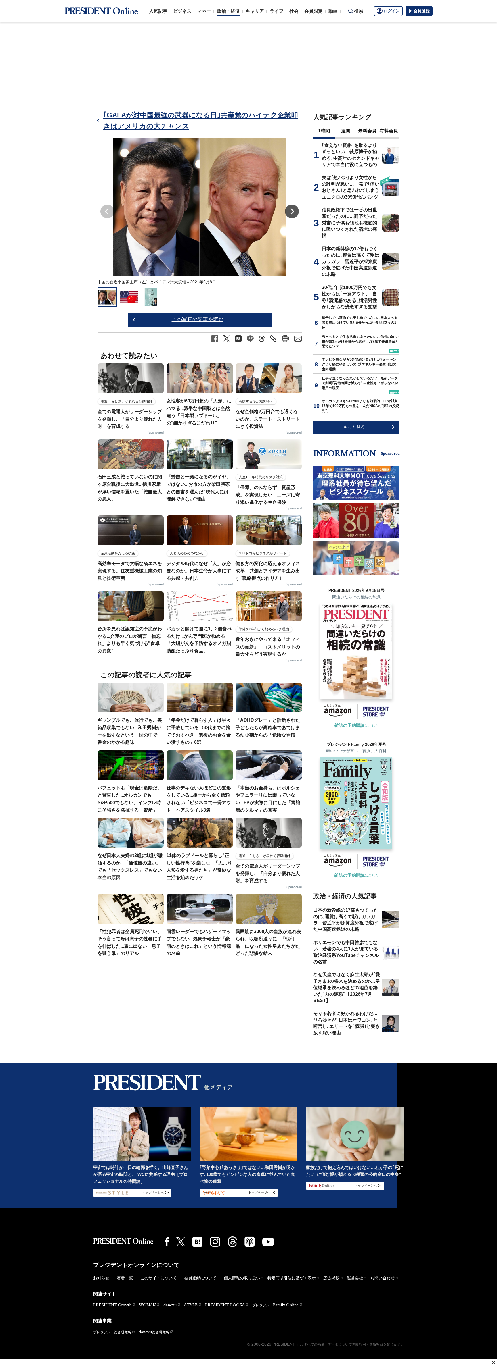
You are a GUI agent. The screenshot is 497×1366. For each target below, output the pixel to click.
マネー (204, 11)
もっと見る (354, 427)
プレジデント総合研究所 (112, 1332)
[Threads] (232, 1241)
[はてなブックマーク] (197, 1242)
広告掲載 (331, 1278)
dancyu (170, 1305)
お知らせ (101, 1278)
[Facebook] (167, 1241)
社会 (294, 11)
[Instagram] (215, 1242)
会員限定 (313, 11)
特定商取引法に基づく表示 (291, 1278)
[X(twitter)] (180, 1241)
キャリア (255, 11)
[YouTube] (268, 1242)
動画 (333, 11)
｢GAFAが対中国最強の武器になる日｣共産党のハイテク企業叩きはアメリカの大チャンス (200, 120)
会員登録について (200, 1278)
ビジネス (182, 11)
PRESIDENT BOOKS (225, 1305)
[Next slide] (292, 211)
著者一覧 (125, 1278)
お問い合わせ (382, 1278)
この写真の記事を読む (197, 319)
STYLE (191, 1305)
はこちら (356, 726)
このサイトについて (158, 1278)
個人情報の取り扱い (242, 1278)
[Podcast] (249, 1241)
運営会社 (355, 1278)
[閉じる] (493, 1362)
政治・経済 (228, 11)
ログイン (392, 11)
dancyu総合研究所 (154, 1332)
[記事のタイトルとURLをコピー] (273, 338)
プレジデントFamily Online (275, 1305)
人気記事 (158, 11)
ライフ (277, 11)
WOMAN (147, 1305)
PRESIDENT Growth (112, 1305)
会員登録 (422, 11)
